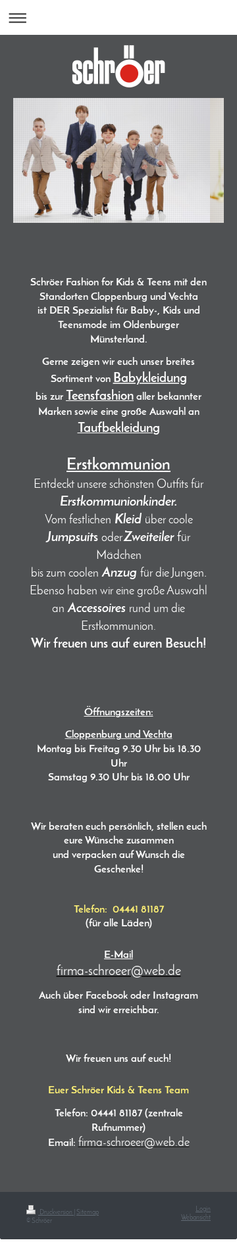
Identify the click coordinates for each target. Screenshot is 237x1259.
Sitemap (87, 1213)
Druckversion (56, 1213)
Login (203, 1209)
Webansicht (196, 1218)
